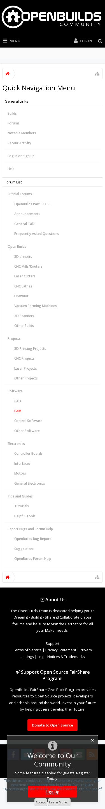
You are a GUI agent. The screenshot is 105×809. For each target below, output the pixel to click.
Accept (41, 802)
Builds (12, 113)
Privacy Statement (60, 649)
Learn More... (59, 802)
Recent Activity (19, 143)
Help (11, 168)
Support (52, 643)
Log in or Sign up (21, 156)
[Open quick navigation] (97, 73)
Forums (14, 123)
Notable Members (22, 133)
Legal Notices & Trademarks (61, 656)
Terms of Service (27, 649)
